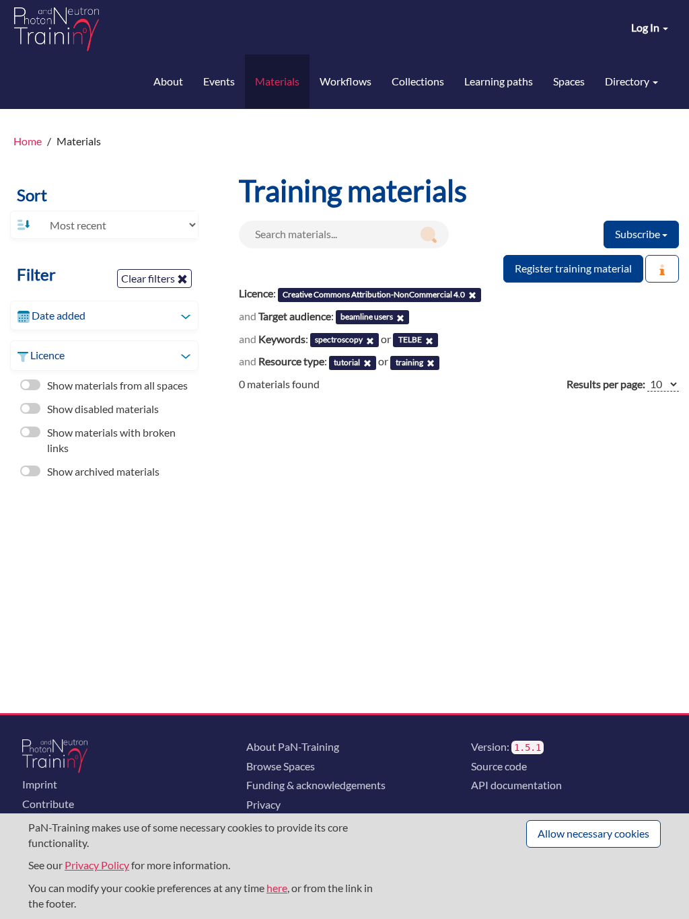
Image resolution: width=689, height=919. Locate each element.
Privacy (263, 804)
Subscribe (638, 233)
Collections (418, 81)
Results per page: (606, 383)
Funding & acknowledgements (316, 784)
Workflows (345, 81)
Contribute (48, 803)
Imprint (39, 784)
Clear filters (149, 278)
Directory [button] (628, 81)
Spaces (569, 81)
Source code (499, 766)
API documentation (516, 784)
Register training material (573, 268)
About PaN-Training (292, 746)
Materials (277, 81)
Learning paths (498, 81)
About (168, 81)
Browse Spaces (280, 766)
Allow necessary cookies (593, 833)
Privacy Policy (97, 864)
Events (219, 81)
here (276, 887)
